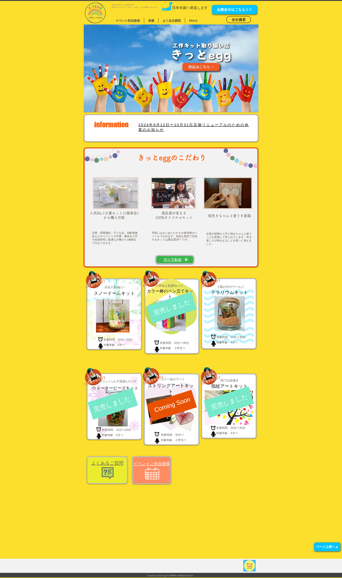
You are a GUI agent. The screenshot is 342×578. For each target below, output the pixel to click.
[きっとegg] (171, 68)
